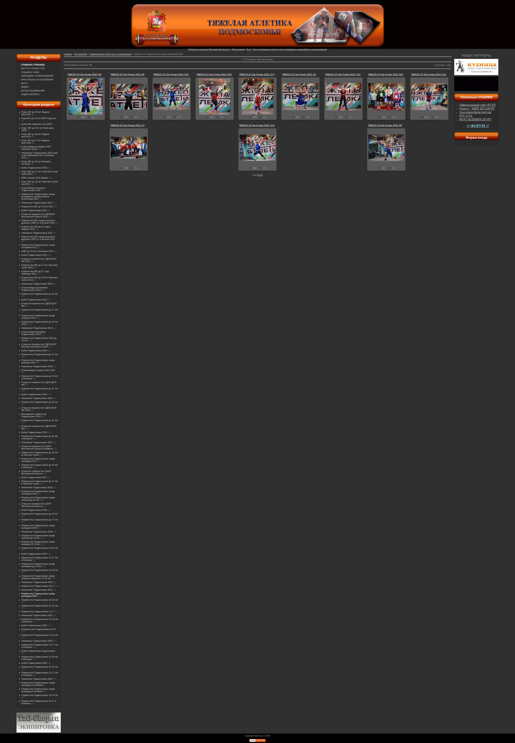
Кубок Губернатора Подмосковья (38, 651)
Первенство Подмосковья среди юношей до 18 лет (38, 536)
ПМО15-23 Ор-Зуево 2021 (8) (127, 74)
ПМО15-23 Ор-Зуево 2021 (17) (257, 74)
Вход (248, 49)
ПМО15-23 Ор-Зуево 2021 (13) (257, 125)
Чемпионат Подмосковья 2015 (37, 366)
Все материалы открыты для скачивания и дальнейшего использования (290, 49)
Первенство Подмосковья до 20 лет (39, 514)
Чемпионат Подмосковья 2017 (37, 442)
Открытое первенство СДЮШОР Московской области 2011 (38, 215)
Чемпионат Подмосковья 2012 (37, 233)
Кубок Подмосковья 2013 (34, 299)
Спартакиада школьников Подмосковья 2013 (34, 288)
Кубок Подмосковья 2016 (34, 432)
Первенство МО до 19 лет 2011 (37, 206)
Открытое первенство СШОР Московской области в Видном (37, 447)
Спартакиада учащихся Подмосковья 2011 (33, 189)
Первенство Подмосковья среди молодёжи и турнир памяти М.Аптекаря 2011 (38, 196)
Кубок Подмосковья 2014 (34, 350)
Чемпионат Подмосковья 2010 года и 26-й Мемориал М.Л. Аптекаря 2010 (39, 155)
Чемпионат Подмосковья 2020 (37, 582)
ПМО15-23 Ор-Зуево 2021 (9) (385, 125)
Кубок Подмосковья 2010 (34, 167)
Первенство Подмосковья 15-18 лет (39, 570)
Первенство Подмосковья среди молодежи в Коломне (38, 683)
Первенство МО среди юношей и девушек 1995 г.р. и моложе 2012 (38, 237)
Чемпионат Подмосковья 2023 (37, 641)
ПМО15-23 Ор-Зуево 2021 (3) (299, 74)
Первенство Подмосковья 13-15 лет (39, 548)
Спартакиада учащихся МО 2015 (38, 370)
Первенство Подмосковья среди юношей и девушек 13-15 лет (38, 577)
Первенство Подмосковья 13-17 (37, 586)
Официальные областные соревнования (110, 54)
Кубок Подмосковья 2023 (34, 663)
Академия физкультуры (475, 112)
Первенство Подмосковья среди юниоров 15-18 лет (38, 543)
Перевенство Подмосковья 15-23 (38, 629)
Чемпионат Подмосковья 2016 (37, 398)
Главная (68, 54)
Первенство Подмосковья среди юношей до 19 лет (38, 498)
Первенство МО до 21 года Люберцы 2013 (35, 272)
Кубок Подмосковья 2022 (34, 625)
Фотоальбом (80, 54)
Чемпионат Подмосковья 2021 (37, 590)
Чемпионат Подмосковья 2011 (36, 202)
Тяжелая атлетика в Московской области (209, 49)
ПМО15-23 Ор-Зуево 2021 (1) (127, 125)
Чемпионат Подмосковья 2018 (37, 487)
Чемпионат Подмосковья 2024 (37, 679)
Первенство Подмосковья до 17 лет (39, 309)
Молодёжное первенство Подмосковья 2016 (34, 415)
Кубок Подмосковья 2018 (34, 510)
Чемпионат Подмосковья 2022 (37, 615)
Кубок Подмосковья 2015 (34, 394)
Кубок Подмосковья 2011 (34, 210)
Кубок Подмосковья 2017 (34, 477)
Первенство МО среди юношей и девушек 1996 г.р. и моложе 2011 (38, 221)
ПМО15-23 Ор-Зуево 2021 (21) (428, 74)
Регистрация (238, 49)
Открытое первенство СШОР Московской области (36, 472)
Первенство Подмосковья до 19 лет (39, 294)
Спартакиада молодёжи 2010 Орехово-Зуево (36, 147)
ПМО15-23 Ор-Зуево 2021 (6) (84, 74)
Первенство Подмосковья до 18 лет (39, 402)
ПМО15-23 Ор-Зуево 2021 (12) (342, 74)
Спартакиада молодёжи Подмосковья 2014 (33, 333)
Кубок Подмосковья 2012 (34, 255)
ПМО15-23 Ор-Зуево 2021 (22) (385, 74)
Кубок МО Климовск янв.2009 (36, 124)
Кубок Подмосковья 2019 (34, 554)
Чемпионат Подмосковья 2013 (37, 284)
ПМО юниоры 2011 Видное (34, 178)
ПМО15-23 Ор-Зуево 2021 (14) (171, 74)
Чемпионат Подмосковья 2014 (37, 328)
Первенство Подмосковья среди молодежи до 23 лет (38, 565)
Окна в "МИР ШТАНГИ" (477, 108)
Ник (87, 100)
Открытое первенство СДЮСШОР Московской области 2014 (39, 345)
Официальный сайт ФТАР (477, 105)
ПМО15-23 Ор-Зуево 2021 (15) (214, 74)
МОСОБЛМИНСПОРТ (475, 119)
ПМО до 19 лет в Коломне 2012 (37, 251)
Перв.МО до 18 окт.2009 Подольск (38, 118)
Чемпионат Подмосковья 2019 (37, 531)
